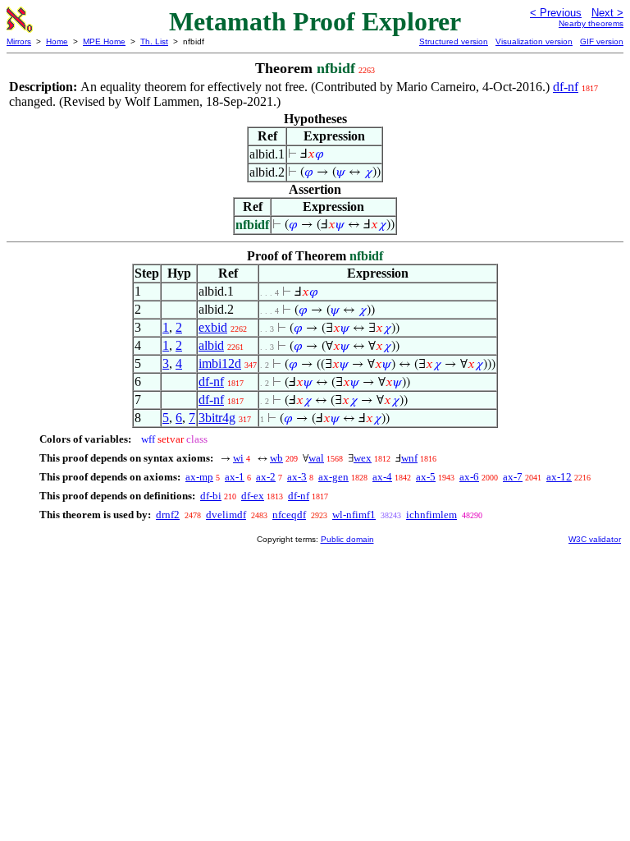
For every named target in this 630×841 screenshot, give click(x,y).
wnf (409, 458)
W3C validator (594, 539)
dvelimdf (226, 514)
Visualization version (534, 41)
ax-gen (333, 477)
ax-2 (266, 477)
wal (316, 458)
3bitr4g (217, 418)
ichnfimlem (431, 514)
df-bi (210, 495)
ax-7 (513, 477)
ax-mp (199, 477)
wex (363, 458)
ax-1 (234, 477)
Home (57, 41)
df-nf (565, 87)
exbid (213, 327)
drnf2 (168, 514)
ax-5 (426, 477)
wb (276, 458)
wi (238, 458)
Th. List (154, 41)
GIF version (601, 41)
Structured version (453, 41)
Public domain (347, 539)
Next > (607, 13)
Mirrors (19, 41)
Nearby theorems (591, 23)
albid (211, 345)
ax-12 (559, 477)
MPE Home (104, 41)
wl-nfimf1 (354, 514)
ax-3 (297, 477)
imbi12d (220, 363)
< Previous (556, 13)
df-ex (252, 495)
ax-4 (382, 477)
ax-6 (469, 477)
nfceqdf (289, 514)
